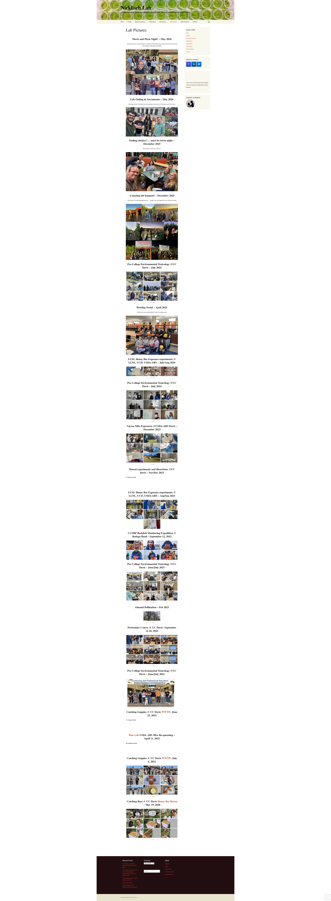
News (122, 22)
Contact (195, 22)
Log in (166, 866)
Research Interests (140, 22)
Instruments (162, 22)
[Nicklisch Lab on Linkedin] (193, 64)
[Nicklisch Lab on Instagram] (188, 64)
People (129, 22)
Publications (152, 22)
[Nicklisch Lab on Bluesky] (199, 64)
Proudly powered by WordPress (129, 897)
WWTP (166, 712)
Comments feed (169, 872)
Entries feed (168, 869)
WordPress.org (169, 874)
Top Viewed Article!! (127, 882)
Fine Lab (134, 735)
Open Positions (185, 22)
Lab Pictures (173, 22)
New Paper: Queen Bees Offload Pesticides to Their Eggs (129, 865)
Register (167, 864)
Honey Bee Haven (167, 801)
